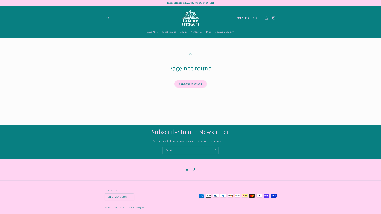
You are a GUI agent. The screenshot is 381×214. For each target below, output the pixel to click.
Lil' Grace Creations (119, 208)
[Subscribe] (215, 150)
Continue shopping (190, 83)
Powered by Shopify (136, 208)
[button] (108, 18)
